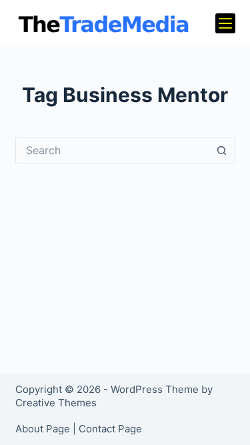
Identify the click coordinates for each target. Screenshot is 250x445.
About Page (42, 428)
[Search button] (222, 150)
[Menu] (225, 23)
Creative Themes (56, 402)
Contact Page (110, 428)
